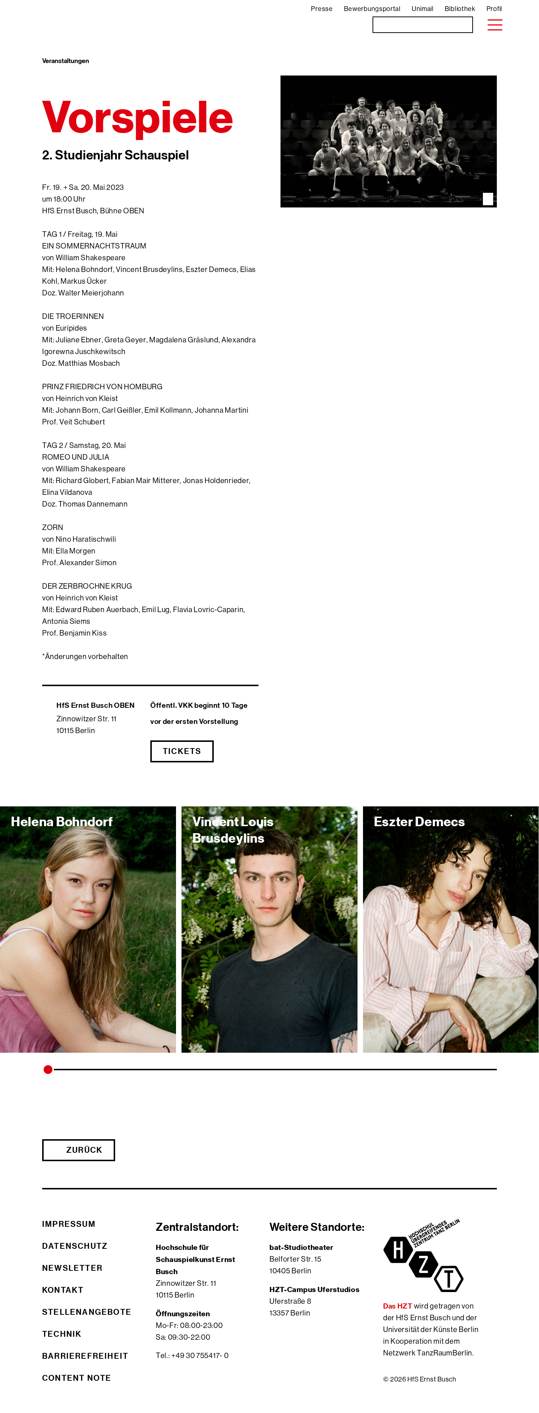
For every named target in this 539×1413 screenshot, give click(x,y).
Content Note (76, 1377)
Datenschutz (75, 1245)
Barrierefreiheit (85, 1355)
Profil (494, 8)
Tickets (182, 751)
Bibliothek (460, 8)
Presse (322, 8)
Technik (62, 1333)
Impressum (69, 1223)
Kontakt (63, 1289)
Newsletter (72, 1267)
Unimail (423, 8)
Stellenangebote (87, 1311)
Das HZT (398, 1306)
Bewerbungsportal (372, 8)
